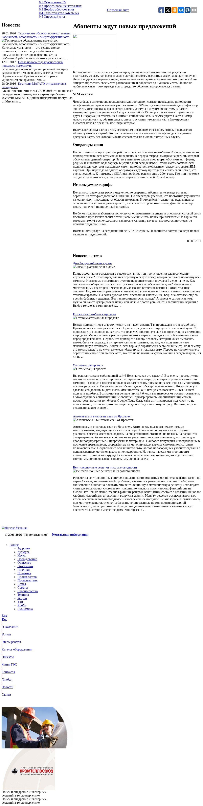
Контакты (8, 672)
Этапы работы (11, 642)
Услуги (22, 598)
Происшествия (27, 580)
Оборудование (27, 559)
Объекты (8, 657)
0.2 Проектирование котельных (60, 6)
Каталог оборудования (17, 649)
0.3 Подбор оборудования (56, 9)
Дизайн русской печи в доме (92, 263)
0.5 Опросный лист (52, 16)
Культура (23, 552)
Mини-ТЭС (9, 664)
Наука (21, 555)
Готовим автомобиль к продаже (94, 314)
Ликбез (6, 679)
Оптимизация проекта (88, 365)
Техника (23, 594)
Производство (27, 576)
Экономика (25, 609)
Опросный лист (118, 10)
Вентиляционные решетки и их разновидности (105, 467)
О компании (10, 627)
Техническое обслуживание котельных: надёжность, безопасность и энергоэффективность (36, 35)
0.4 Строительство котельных (59, 13)
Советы (22, 587)
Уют (20, 601)
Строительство (27, 591)
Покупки (23, 569)
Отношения (25, 566)
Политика (24, 573)
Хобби (21, 605)
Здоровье (23, 548)
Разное (14, 544)
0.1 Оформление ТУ (52, 2)
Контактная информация (70, 534)
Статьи (6, 694)
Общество (24, 562)
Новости (7, 687)
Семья (21, 584)
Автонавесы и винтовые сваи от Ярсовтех (101, 416)
